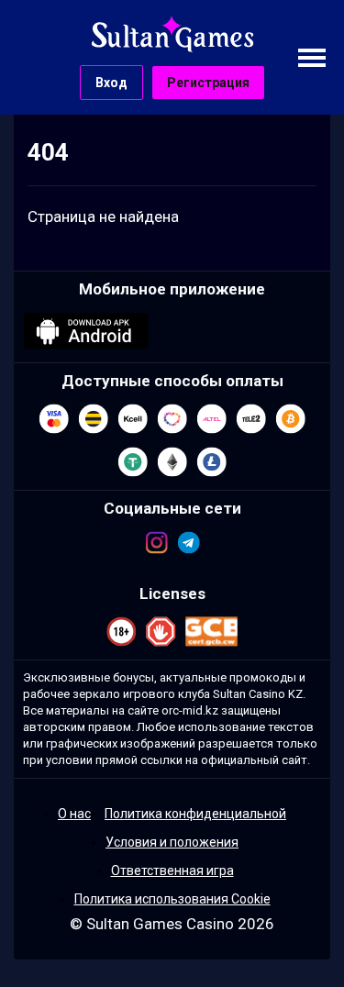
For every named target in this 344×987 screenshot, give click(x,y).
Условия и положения (172, 842)
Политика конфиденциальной (195, 813)
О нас (74, 813)
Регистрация (208, 82)
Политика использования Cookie (172, 899)
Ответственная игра (172, 870)
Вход (111, 82)
